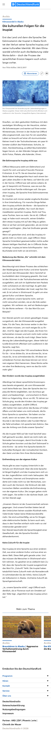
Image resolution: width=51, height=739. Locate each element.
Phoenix (27, 720)
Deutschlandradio (11, 701)
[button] (3, 4)
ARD (14, 720)
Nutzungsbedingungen (13, 709)
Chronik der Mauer (11, 724)
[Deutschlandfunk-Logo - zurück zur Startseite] (25, 4)
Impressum (8, 713)
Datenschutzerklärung (13, 705)
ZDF (19, 720)
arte (34, 720)
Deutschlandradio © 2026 (15, 728)
